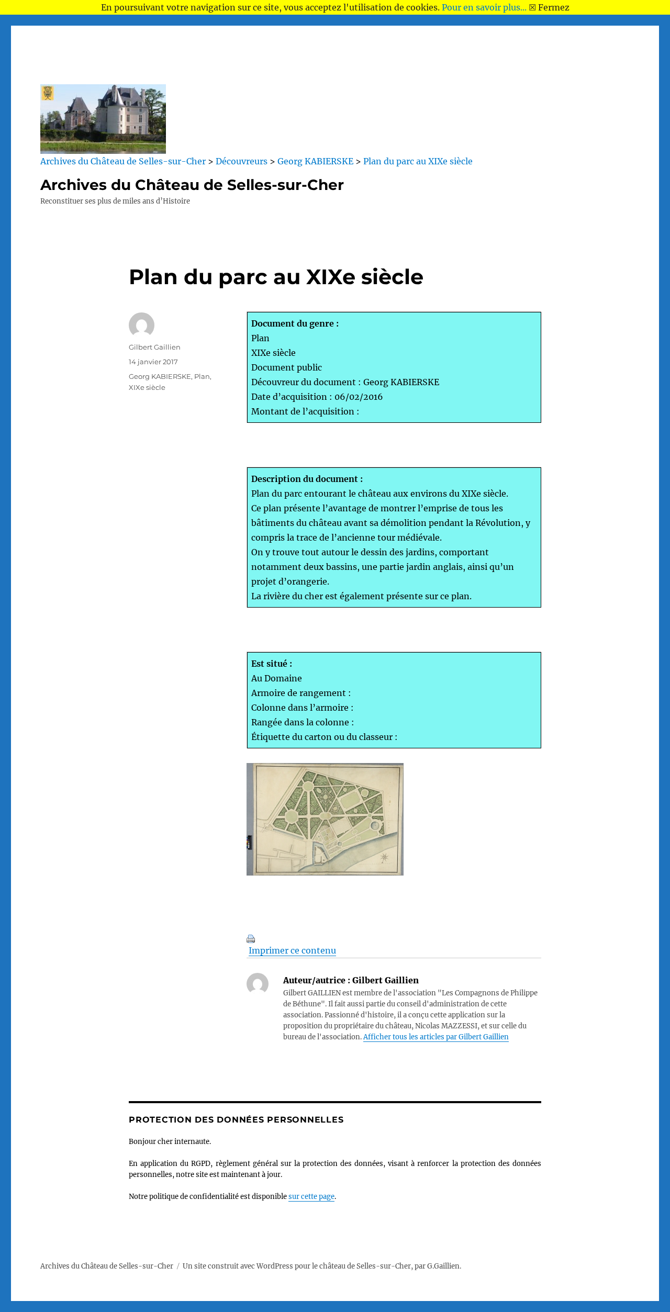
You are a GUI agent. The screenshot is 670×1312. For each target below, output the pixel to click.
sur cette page (311, 1196)
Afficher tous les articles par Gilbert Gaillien (436, 1037)
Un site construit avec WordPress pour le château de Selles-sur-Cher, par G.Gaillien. (322, 1266)
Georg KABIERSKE (160, 376)
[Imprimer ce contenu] (394, 939)
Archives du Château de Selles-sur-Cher (192, 185)
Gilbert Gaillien (155, 347)
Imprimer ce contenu (292, 950)
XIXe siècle (147, 387)
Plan (202, 376)
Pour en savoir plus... (484, 7)
